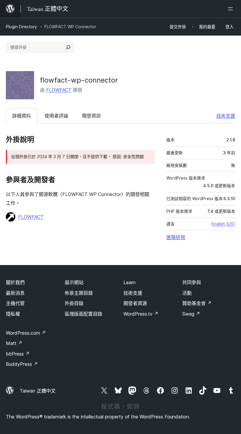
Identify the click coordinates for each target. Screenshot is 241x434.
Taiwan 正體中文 (38, 391)
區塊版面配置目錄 (83, 314)
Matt (14, 343)
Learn (129, 282)
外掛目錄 (74, 303)
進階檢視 (175, 237)
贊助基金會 (197, 303)
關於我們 (15, 282)
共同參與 (191, 282)
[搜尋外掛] (68, 47)
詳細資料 (21, 116)
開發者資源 (135, 303)
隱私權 (13, 314)
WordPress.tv (140, 314)
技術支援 (225, 116)
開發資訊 (91, 116)
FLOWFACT (58, 90)
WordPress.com (26, 333)
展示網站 (74, 282)
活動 (187, 293)
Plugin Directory (21, 26)
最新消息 (15, 293)
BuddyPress (22, 364)
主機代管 (15, 303)
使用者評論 (56, 116)
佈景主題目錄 (79, 293)
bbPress (18, 354)
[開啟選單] (231, 9)
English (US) (223, 223)
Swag (191, 314)
